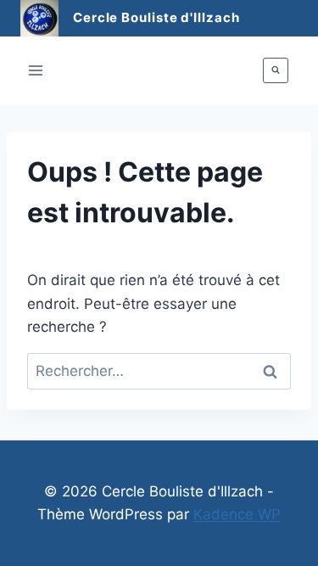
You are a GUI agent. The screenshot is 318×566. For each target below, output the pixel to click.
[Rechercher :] (159, 370)
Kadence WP (237, 514)
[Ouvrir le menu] (36, 70)
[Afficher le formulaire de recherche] (275, 70)
